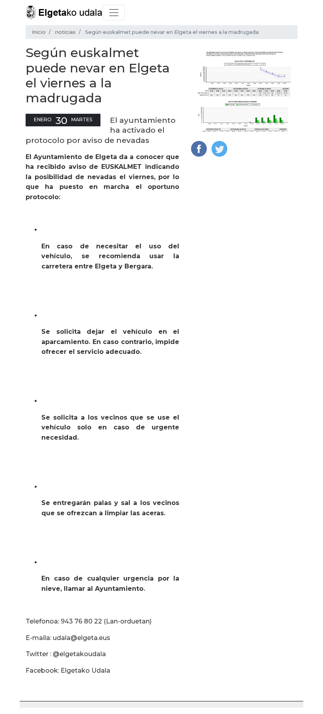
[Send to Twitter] (219, 148)
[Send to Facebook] (199, 148)
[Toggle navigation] (114, 12)
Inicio (39, 32)
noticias (65, 32)
